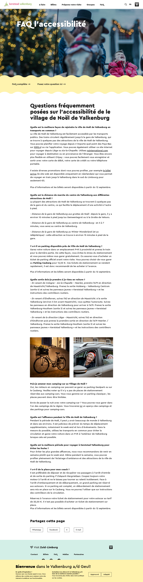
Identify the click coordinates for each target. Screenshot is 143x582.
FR (130, 4)
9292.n (37, 147)
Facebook (53, 530)
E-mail (78, 530)
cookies (59, 578)
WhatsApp (36, 530)
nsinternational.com (97, 151)
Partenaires (79, 554)
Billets (53, 5)
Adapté (106, 574)
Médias (66, 554)
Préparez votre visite (71, 5)
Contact (34, 554)
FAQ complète (19, 84)
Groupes (91, 5)
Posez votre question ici (49, 84)
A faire (42, 5)
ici (81, 406)
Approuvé (94, 574)
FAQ (102, 5)
